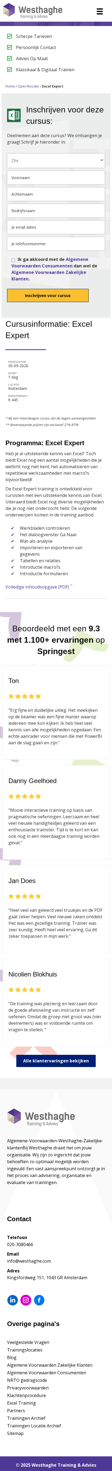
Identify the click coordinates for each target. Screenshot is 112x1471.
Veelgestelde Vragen (28, 1342)
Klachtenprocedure (26, 1395)
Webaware (10, 1203)
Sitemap (15, 1433)
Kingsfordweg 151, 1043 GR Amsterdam (47, 1278)
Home (10, 86)
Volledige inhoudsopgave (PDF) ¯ (38, 587)
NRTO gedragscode (27, 1380)
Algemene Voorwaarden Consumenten (46, 1373)
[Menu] (100, 11)
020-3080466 (20, 1244)
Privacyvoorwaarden (28, 1388)
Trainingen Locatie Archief (34, 1426)
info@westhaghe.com (29, 1261)
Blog (12, 1357)
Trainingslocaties (24, 1350)
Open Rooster (28, 86)
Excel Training (21, 1403)
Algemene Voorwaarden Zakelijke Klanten (49, 1365)
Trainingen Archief (26, 1418)
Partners (16, 1411)
